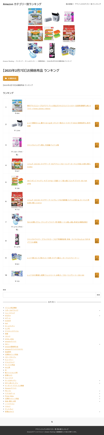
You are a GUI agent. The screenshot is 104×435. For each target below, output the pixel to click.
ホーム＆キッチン (10, 380)
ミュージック (9, 378)
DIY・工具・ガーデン (11, 383)
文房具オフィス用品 (11, 354)
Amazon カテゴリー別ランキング (22, 4)
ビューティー (9, 360)
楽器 (6, 334)
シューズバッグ (10, 313)
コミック (7, 336)
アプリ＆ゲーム (10, 393)
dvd (6, 323)
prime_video (9, 339)
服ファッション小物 (11, 373)
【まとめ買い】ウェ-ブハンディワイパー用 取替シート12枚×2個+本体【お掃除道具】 (57, 222)
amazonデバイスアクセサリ (14, 349)
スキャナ (8, 406)
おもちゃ (8, 315)
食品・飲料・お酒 (10, 401)
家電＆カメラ (9, 411)
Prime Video (9, 396)
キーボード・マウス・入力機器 (14, 385)
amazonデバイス (10, 341)
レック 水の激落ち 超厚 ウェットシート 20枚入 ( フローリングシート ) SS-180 (55, 275)
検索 (4, 290)
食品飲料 (8, 352)
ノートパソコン (10, 404)
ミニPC (7, 328)
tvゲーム (8, 318)
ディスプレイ (9, 409)
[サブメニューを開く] (99, 310)
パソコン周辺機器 (11, 308)
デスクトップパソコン (12, 331)
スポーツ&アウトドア (11, 310)
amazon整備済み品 (11, 347)
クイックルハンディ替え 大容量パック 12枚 (43, 145)
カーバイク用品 (10, 365)
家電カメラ (8, 375)
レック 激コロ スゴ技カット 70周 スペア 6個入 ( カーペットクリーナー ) (53, 258)
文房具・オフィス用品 (12, 398)
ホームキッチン (10, 326)
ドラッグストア (10, 362)
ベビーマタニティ (10, 357)
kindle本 (8, 321)
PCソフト (8, 391)
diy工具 (7, 367)
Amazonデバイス (10, 388)
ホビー (7, 344)
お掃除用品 (11, 78)
